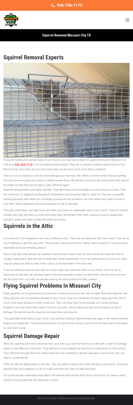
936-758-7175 (69, 5)
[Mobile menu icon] (127, 20)
